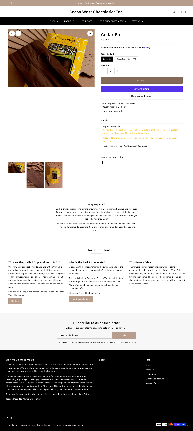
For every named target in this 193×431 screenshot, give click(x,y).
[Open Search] (174, 12)
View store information (113, 111)
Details (104, 120)
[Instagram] (12, 3)
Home (148, 365)
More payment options (142, 96)
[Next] (137, 3)
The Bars (15, 301)
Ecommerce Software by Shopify (68, 425)
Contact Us (150, 374)
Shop (53, 21)
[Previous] (56, 3)
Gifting (136, 21)
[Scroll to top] (187, 425)
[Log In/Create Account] (178, 12)
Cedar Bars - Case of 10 (126, 59)
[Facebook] (9, 3)
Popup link (118, 157)
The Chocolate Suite (80, 299)
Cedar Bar (107, 59)
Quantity (105, 65)
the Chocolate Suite (112, 21)
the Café (87, 21)
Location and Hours (154, 378)
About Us (69, 21)
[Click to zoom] (90, 33)
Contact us (106, 157)
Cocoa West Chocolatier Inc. (96, 12)
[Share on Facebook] (102, 162)
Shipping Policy (152, 383)
